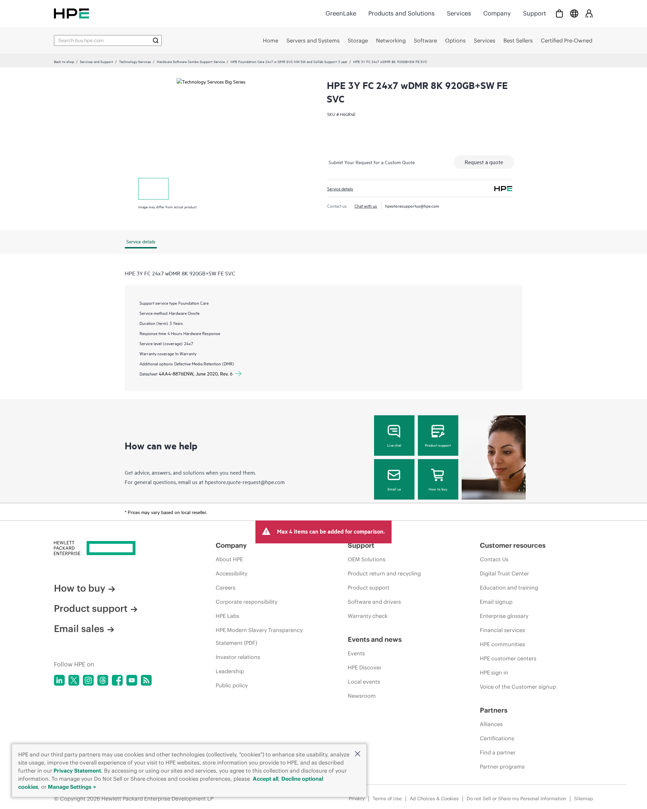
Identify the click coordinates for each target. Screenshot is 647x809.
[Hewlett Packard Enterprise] (71, 13)
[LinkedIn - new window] (59, 680)
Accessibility (231, 573)
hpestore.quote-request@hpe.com (245, 481)
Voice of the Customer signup (518, 686)
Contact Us (494, 559)
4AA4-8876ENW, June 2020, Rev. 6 (196, 373)
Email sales (79, 629)
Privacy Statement (77, 770)
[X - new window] (73, 680)
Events (356, 653)
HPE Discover (364, 667)
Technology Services (135, 61)
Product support (438, 445)
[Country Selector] (574, 13)
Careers (226, 587)
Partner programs (502, 766)
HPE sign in (494, 672)
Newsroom (362, 695)
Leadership (230, 671)
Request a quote (484, 162)
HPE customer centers (508, 658)
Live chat (394, 445)
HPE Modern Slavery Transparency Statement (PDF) (259, 636)
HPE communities (502, 644)
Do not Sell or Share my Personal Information (516, 799)
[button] (357, 754)
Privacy (357, 799)
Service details (340, 188)
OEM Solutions (367, 559)
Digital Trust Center (504, 573)
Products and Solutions (401, 13)
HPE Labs (227, 615)
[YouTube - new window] (131, 680)
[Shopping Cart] (559, 13)
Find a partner (498, 752)
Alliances (491, 724)
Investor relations (238, 657)
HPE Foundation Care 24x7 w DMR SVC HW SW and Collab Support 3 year (288, 61)
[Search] (156, 40)
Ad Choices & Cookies (434, 799)
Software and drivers (374, 601)
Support (534, 13)
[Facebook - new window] (117, 680)
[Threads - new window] (102, 680)
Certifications (497, 738)
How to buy (438, 488)
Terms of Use (387, 799)
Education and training (509, 587)
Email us (394, 488)
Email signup (496, 601)
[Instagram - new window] (88, 680)
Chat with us (366, 206)
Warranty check (368, 615)
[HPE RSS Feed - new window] (146, 680)
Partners (493, 710)
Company (497, 13)
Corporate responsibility (246, 601)
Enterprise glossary (504, 615)
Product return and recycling (384, 573)
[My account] (589, 13)
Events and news (375, 639)
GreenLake (341, 13)
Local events (364, 681)
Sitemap (583, 799)
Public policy (232, 685)
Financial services (502, 630)
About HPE (229, 559)
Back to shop (64, 61)
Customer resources (513, 545)
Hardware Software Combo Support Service (191, 61)
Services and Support (96, 61)
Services (459, 13)
